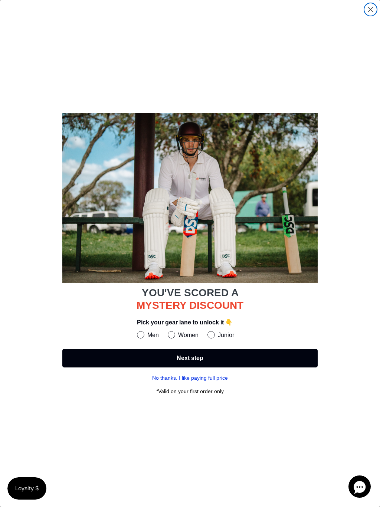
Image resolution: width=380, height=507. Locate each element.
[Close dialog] (370, 9)
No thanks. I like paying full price (190, 378)
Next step (190, 358)
